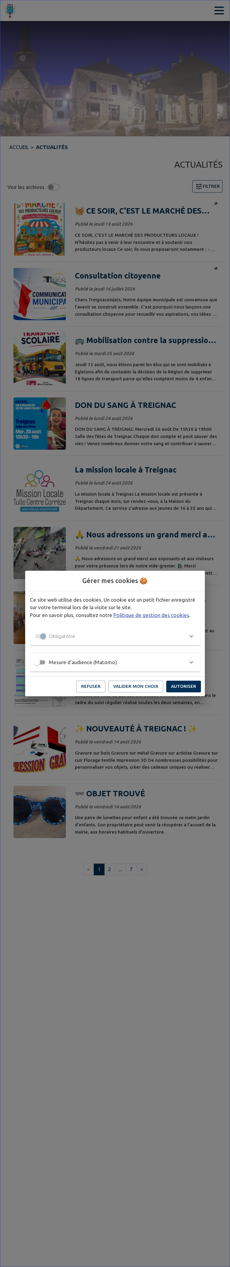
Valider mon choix (135, 686)
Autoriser (183, 686)
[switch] (37, 662)
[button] (115, 636)
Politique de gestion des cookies (151, 615)
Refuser (91, 686)
